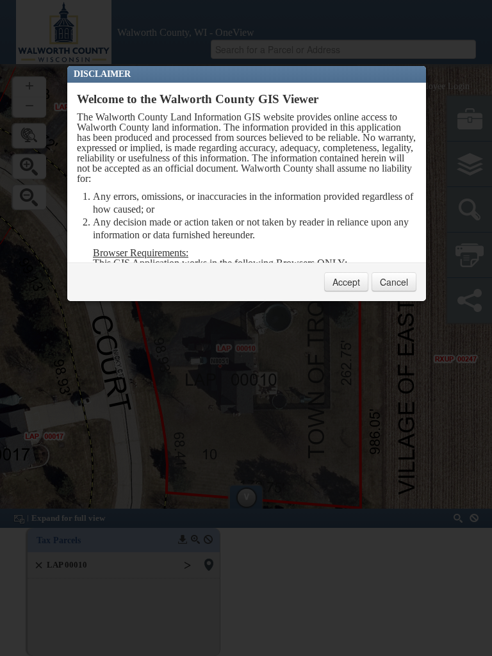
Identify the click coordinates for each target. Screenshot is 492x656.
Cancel (394, 281)
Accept (346, 281)
